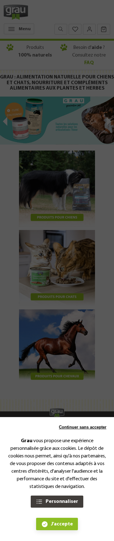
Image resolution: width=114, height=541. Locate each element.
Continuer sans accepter (82, 427)
